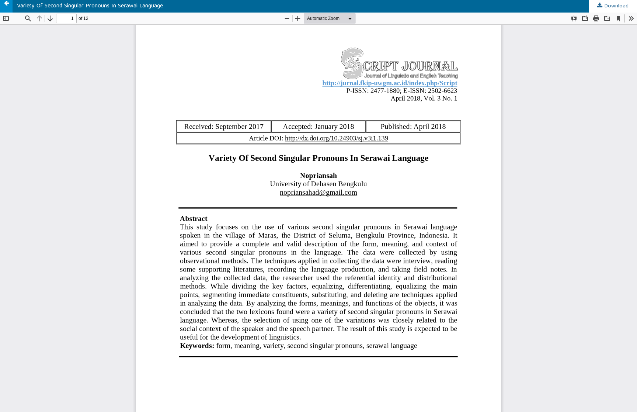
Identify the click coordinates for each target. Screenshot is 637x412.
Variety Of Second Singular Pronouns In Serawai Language (90, 6)
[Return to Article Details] (6, 6)
